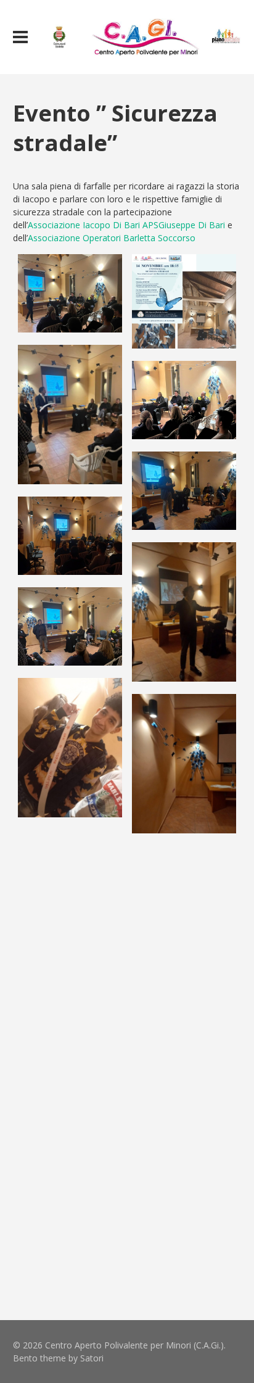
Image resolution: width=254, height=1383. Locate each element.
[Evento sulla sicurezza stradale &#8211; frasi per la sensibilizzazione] (70, 959)
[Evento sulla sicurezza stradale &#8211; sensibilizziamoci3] (184, 1066)
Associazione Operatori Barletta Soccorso (111, 238)
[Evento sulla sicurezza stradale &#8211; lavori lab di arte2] (70, 869)
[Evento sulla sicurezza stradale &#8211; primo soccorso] (70, 626)
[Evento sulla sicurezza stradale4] (70, 293)
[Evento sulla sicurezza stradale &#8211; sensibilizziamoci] (184, 975)
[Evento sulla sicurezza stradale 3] (184, 1157)
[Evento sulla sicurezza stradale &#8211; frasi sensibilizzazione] (70, 747)
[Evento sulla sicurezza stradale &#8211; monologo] (184, 612)
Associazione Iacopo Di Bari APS (93, 225)
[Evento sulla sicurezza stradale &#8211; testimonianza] (70, 1141)
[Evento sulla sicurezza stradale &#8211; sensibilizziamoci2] (70, 1050)
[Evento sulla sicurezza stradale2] (70, 536)
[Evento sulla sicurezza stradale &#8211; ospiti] (184, 400)
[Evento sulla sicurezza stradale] (184, 301)
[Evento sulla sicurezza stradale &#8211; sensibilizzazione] (70, 414)
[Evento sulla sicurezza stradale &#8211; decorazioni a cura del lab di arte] (184, 885)
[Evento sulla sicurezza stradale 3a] (70, 1231)
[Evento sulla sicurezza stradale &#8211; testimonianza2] (184, 491)
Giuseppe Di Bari (191, 225)
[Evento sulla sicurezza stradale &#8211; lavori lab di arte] (184, 763)
